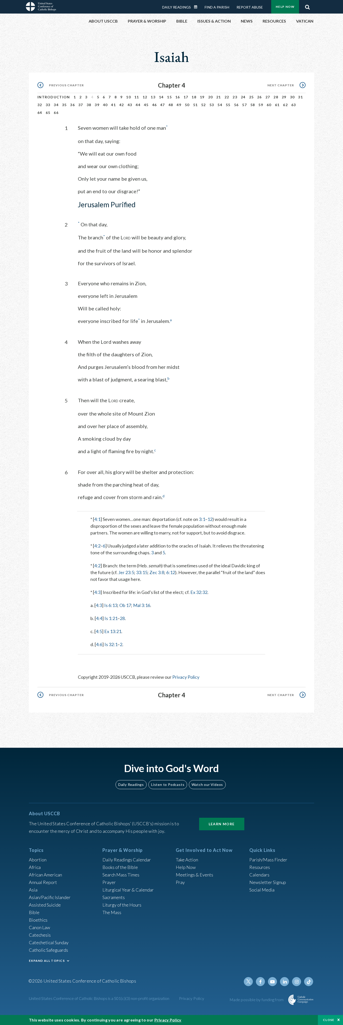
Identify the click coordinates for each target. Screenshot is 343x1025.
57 (244, 105)
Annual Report (43, 882)
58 (252, 105)
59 (260, 105)
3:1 (202, 519)
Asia (33, 890)
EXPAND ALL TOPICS (47, 961)
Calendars (259, 874)
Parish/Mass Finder (268, 859)
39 (97, 105)
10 (128, 97)
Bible (34, 912)
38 (89, 105)
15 (169, 97)
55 (228, 105)
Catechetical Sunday (49, 942)
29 (284, 97)
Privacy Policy (185, 677)
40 (105, 105)
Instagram (296, 981)
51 (195, 105)
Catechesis (40, 935)
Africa (35, 867)
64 (39, 112)
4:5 (99, 631)
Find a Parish (217, 7)
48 (170, 105)
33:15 (141, 572)
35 (64, 105)
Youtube (272, 981)
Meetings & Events (194, 874)
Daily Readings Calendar (197, 7)
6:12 (170, 572)
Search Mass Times (120, 874)
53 (211, 105)
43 (130, 105)
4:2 (97, 546)
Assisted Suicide (45, 905)
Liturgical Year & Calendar (128, 890)
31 (300, 97)
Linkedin (284, 981)
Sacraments (113, 897)
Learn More (222, 824)
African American (45, 874)
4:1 (97, 519)
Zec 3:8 (156, 572)
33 (48, 105)
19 (202, 97)
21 (218, 97)
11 (136, 97)
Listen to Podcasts (167, 784)
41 (113, 105)
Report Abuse (250, 7)
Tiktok (308, 981)
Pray (180, 882)
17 (186, 97)
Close (328, 1020)
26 (259, 97)
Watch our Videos (207, 784)
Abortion (37, 859)
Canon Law (39, 927)
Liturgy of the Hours (121, 905)
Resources (259, 867)
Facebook (260, 981)
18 (194, 97)
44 (138, 105)
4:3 (97, 592)
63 (293, 105)
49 (179, 105)
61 (277, 105)
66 (56, 112)
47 (162, 105)
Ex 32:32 (198, 592)
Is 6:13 (110, 605)
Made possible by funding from (257, 999)
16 (177, 97)
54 (219, 105)
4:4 (99, 618)
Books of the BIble (120, 867)
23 (235, 97)
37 (80, 105)
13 (153, 97)
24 (243, 97)
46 (154, 105)
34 (56, 105)
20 (210, 97)
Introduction (53, 97)
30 (292, 97)
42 (121, 105)
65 (48, 112)
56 (236, 105)
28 (275, 97)
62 (285, 105)
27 (267, 97)
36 (72, 105)
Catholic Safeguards (48, 950)
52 (203, 105)
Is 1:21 (111, 618)
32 (39, 105)
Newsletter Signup (267, 882)
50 (187, 105)
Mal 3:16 (141, 605)
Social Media (261, 890)
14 (161, 97)
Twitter (248, 981)
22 (226, 97)
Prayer (109, 882)
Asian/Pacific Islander (50, 897)
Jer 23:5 (126, 572)
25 (251, 97)
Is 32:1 (111, 644)
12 (145, 97)
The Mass (111, 912)
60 (269, 105)
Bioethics (38, 920)
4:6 (99, 644)
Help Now (285, 7)
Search (307, 6)
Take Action (187, 859)
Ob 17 (125, 605)
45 (146, 105)
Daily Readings (176, 7)
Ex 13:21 (112, 631)
